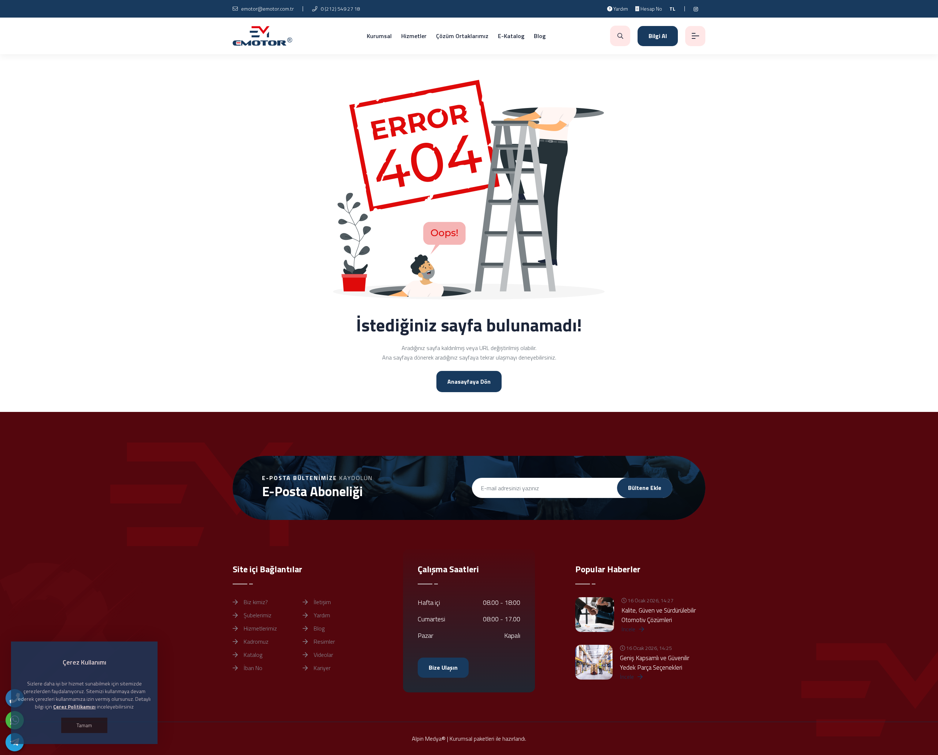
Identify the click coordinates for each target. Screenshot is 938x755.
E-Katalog (511, 35)
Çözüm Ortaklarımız (462, 35)
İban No (252, 667)
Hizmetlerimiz (259, 628)
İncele (629, 629)
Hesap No (650, 8)
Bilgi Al (658, 35)
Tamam (84, 725)
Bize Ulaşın (443, 667)
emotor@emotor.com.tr (267, 8)
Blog (540, 35)
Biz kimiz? (255, 602)
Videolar (322, 654)
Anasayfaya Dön (469, 381)
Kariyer (321, 667)
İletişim (321, 602)
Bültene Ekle (644, 487)
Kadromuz (255, 641)
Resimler (323, 641)
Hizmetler (413, 35)
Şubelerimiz (257, 615)
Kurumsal (379, 35)
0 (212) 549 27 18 (340, 8)
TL (672, 8)
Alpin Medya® (429, 738)
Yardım (620, 8)
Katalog (252, 654)
